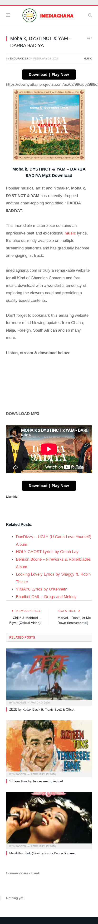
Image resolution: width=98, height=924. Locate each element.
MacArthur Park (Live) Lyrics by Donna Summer (42, 853)
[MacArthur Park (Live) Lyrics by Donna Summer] (49, 820)
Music (88, 58)
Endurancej (19, 58)
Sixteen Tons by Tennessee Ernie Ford (36, 781)
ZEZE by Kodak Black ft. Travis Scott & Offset (41, 709)
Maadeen (19, 702)
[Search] (90, 15)
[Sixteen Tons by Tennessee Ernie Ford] (49, 748)
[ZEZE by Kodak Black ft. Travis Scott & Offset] (49, 676)
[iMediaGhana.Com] (49, 14)
